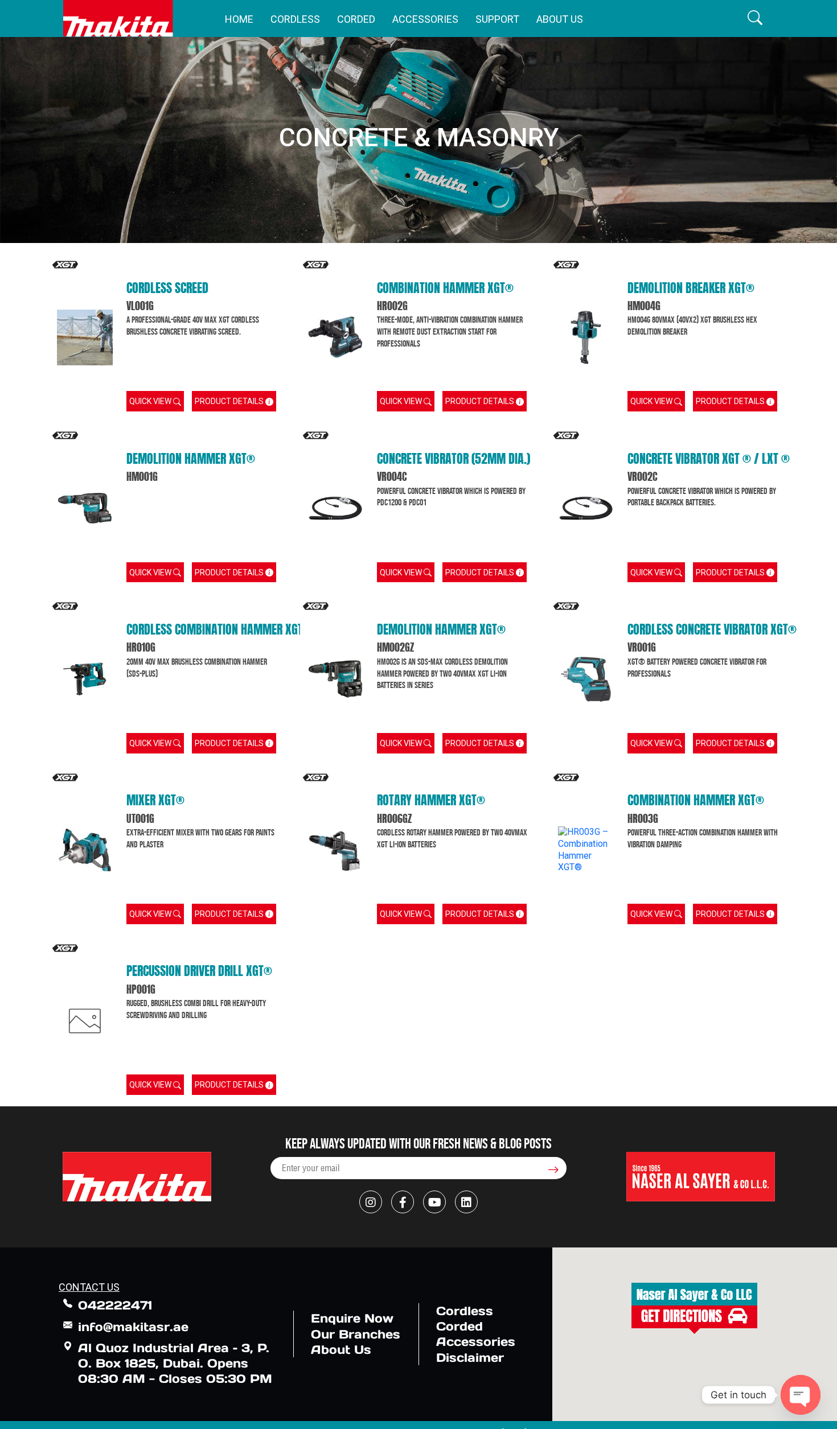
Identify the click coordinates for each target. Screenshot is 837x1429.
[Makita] (118, 18)
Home (239, 19)
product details (230, 401)
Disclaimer (470, 1357)
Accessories (425, 19)
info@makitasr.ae (133, 1327)
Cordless (295, 19)
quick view (151, 401)
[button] (755, 18)
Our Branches (355, 1334)
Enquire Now (352, 1318)
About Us (559, 19)
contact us (89, 1287)
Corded (356, 19)
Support (497, 19)
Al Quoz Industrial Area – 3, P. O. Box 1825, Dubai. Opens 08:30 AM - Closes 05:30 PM (175, 1363)
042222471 (115, 1305)
